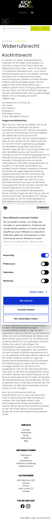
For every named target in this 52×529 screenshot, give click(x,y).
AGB (26, 458)
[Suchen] (40, 28)
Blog (26, 441)
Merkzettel (26, 438)
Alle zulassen (26, 301)
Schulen (26, 491)
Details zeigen (36, 292)
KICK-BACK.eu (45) (26, 480)
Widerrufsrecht (26, 466)
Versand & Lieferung (26, 463)
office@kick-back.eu (19, 116)
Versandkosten (43, 518)
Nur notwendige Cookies (26, 318)
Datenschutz (26, 460)
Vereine (26, 483)
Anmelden (23, 13)
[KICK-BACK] (26, 4)
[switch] (45, 264)
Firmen (26, 485)
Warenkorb (26, 432)
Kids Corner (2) (26, 488)
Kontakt (26, 430)
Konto (26, 435)
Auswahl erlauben (26, 309)
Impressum (26, 455)
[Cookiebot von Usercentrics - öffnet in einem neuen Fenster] (37, 208)
